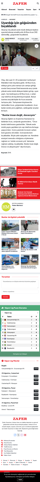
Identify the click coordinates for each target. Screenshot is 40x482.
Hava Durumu (8, 442)
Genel (30, 462)
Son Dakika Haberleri (10, 453)
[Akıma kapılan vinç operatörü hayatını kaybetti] (10, 260)
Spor (35, 9)
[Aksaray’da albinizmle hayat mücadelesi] (30, 225)
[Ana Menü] (2, 3)
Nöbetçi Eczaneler (9, 440)
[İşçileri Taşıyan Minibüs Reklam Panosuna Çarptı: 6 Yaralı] (10, 225)
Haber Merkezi (17, 205)
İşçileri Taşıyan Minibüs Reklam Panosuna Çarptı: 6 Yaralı (10, 233)
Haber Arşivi (7, 455)
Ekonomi (12, 9)
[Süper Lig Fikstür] (37, 361)
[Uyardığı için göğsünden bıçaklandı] (20, 54)
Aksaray (12, 19)
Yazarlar (20, 9)
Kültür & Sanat (15, 464)
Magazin (25, 464)
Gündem (5, 464)
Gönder (5, 297)
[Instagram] (21, 434)
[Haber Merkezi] (6, 207)
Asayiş (11, 462)
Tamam (20, 479)
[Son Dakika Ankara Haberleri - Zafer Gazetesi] (20, 3)
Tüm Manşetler (8, 451)
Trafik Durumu (8, 447)
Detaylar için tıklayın (20, 354)
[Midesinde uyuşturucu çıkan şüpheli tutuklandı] (10, 243)
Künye (20, 460)
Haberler (4, 19)
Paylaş (5, 68)
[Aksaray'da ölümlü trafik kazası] (30, 243)
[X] (18, 434)
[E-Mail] (13, 209)
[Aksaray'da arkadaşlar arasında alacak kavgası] (30, 260)
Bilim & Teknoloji (20, 462)
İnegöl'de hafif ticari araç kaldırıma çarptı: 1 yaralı (20, 15)
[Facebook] (15, 434)
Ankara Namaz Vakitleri (11, 445)
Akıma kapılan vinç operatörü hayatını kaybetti (8, 268)
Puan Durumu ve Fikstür (11, 449)
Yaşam (28, 9)
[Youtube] (25, 434)
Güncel (4, 9)
